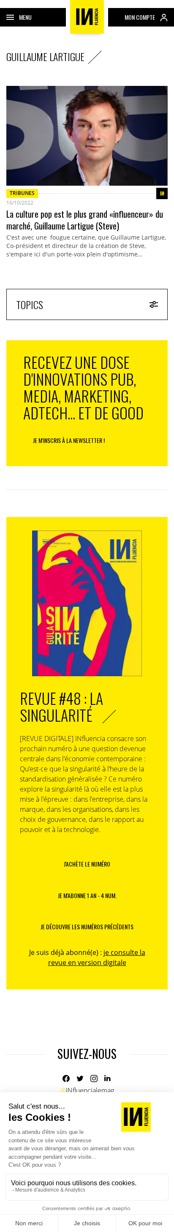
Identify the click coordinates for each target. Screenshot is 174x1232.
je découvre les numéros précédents (87, 926)
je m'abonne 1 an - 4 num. (87, 895)
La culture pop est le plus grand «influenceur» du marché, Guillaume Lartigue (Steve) (84, 220)
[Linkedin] (107, 1078)
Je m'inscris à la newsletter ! (69, 440)
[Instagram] (94, 1078)
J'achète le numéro (87, 863)
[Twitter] (80, 1078)
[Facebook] (66, 1078)
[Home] (87, 17)
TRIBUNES (22, 193)
